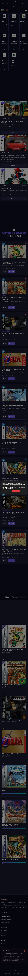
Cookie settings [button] (7, 491)
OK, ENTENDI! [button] (16, 491)
